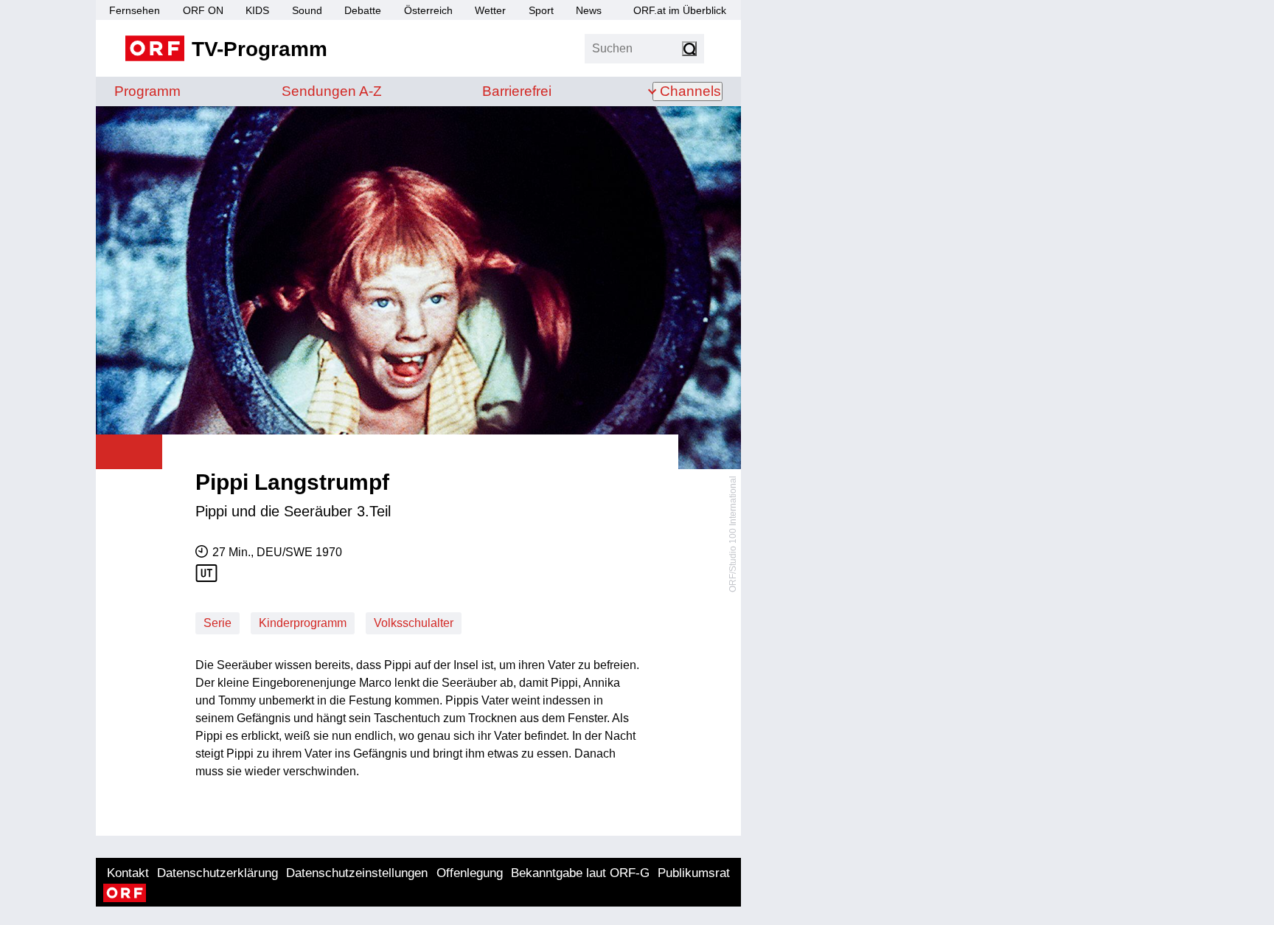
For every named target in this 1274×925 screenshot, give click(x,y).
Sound (307, 10)
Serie (217, 623)
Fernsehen (134, 10)
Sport (541, 10)
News (589, 10)
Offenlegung (469, 873)
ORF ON (203, 10)
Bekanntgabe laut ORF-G (580, 873)
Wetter (490, 10)
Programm (147, 91)
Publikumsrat (694, 873)
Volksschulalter (413, 623)
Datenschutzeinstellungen (357, 873)
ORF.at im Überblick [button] (679, 10)
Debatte (362, 10)
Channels (690, 91)
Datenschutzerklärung (217, 873)
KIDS (257, 10)
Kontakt (128, 873)
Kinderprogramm (303, 623)
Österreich (428, 10)
